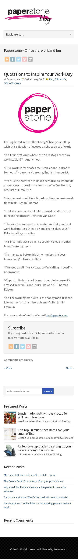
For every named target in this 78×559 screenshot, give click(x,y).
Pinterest (24, 59)
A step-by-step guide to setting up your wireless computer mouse (45, 448)
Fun (51, 79)
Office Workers (12, 83)
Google (30, 59)
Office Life (60, 79)
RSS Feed (7, 59)
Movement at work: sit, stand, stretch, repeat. (30, 475)
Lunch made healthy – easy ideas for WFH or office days (43, 415)
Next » (70, 368)
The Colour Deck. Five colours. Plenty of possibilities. (34, 481)
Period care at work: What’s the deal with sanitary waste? (36, 497)
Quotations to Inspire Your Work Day (38, 74)
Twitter (18, 59)
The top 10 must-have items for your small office (43, 432)
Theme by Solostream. (55, 549)
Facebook (12, 59)
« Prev (8, 368)
